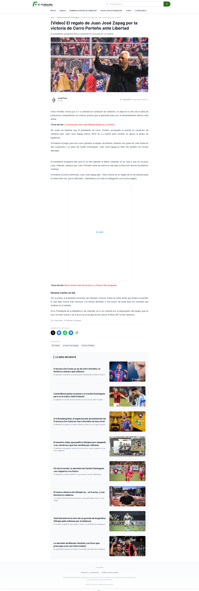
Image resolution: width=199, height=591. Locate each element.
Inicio (53, 17)
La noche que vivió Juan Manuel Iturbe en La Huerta (89, 124)
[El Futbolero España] (43, 4)
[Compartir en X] (53, 332)
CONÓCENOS (140, 11)
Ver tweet (99, 232)
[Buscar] (167, 4)
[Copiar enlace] (77, 332)
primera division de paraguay (68, 17)
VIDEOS (63, 11)
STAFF (128, 11)
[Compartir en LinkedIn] (71, 332)
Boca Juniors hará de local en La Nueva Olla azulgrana (90, 285)
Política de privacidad (110, 572)
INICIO (53, 11)
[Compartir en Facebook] (59, 332)
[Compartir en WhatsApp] (65, 332)
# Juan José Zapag (70, 345)
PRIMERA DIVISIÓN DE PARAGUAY (83, 11)
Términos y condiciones (90, 572)
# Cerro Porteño (88, 345)
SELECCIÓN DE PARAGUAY (111, 11)
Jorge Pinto (62, 98)
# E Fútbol (56, 345)
